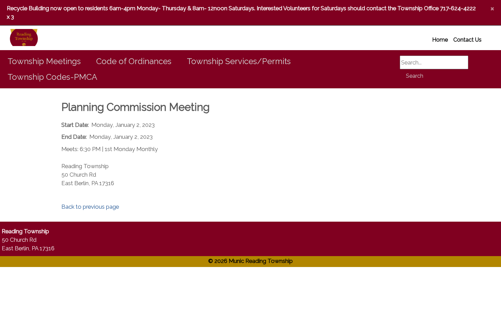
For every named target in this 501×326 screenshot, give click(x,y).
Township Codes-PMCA (52, 77)
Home (440, 39)
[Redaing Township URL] (15, 38)
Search (414, 76)
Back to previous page (90, 206)
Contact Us (467, 39)
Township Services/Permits (239, 61)
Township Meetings (44, 61)
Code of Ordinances (133, 61)
